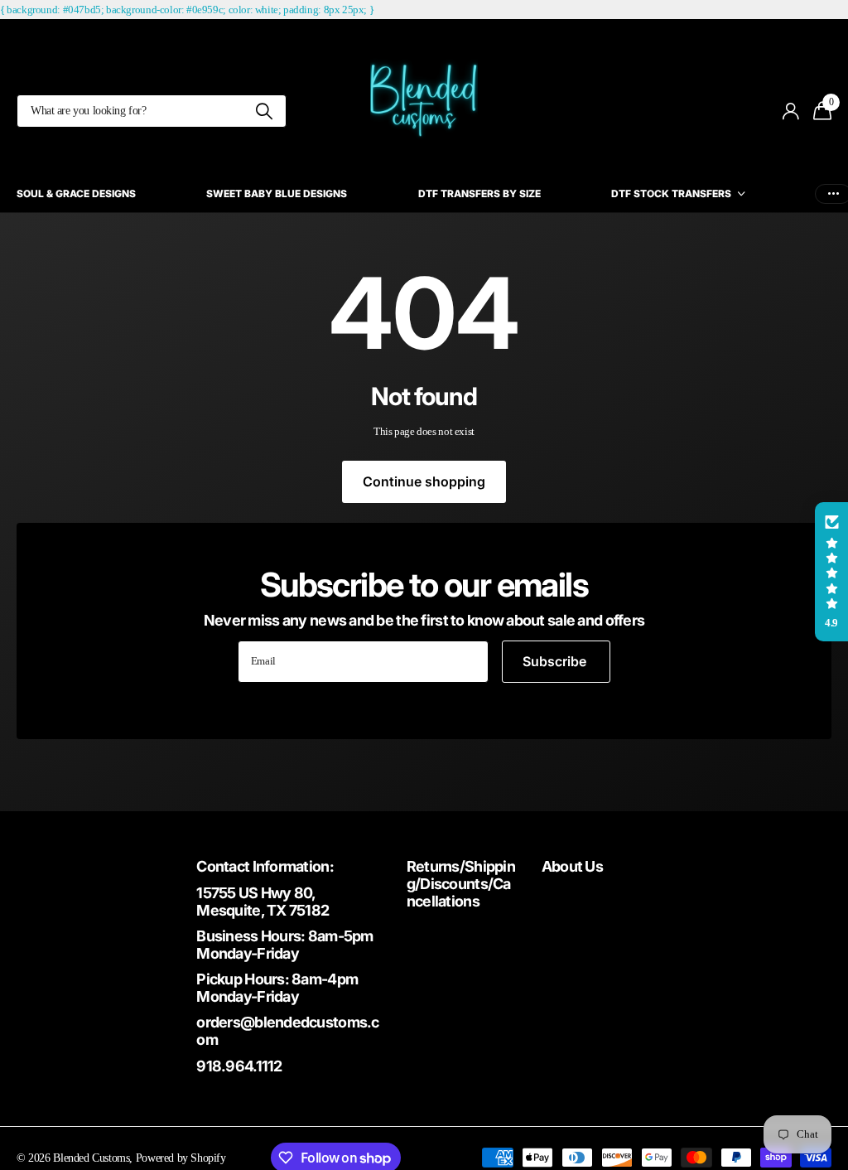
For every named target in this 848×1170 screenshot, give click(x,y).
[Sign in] (791, 111)
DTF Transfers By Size (479, 193)
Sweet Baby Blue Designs (276, 193)
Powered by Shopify (181, 1157)
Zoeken (264, 111)
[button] (831, 571)
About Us (572, 866)
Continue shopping (424, 481)
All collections (677, 194)
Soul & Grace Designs (76, 193)
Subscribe (556, 661)
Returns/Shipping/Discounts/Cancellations (461, 883)
